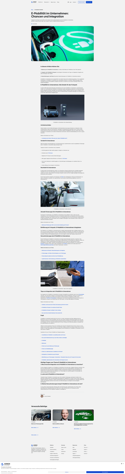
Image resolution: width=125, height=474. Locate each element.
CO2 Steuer (64, 158)
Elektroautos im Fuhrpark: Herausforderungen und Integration (53, 250)
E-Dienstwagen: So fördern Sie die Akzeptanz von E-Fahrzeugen (54, 253)
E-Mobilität (44, 340)
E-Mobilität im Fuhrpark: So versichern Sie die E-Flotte (52, 307)
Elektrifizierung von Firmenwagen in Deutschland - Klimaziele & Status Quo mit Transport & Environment (61, 357)
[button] (41, 2)
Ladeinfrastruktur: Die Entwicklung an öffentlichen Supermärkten (54, 258)
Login (70, 2)
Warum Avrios (53, 2)
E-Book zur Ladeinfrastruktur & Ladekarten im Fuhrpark (52, 351)
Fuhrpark (42, 243)
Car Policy (65, 243)
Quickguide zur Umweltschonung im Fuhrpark (50, 354)
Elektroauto (44, 343)
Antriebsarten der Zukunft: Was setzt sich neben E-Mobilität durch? (54, 138)
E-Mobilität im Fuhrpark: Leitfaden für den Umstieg (51, 310)
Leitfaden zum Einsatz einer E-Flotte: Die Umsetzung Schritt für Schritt (55, 304)
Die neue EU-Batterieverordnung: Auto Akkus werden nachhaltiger (54, 337)
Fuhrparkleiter (81, 294)
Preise (58, 2)
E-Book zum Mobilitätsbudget (47, 348)
